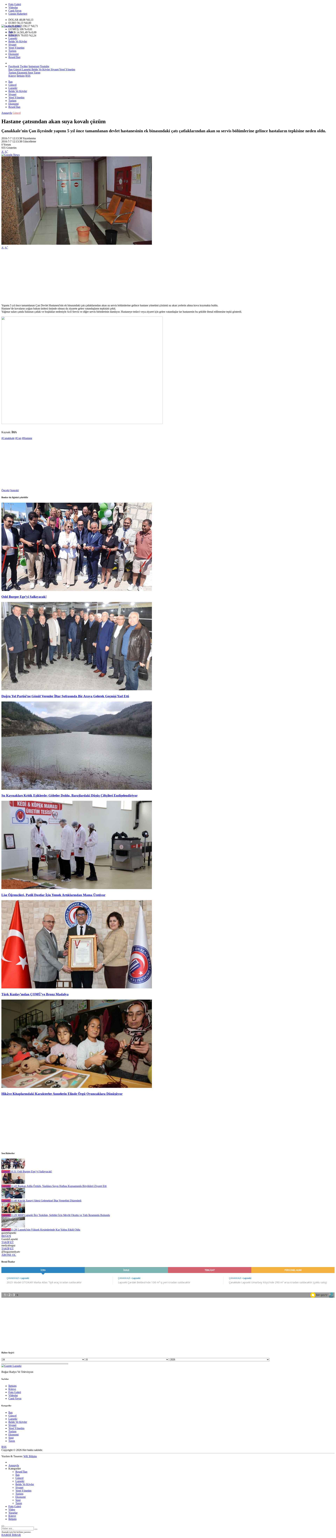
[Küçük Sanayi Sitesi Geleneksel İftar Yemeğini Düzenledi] (13, 1197)
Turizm (12, 50)
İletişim (21, 75)
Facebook (13, 66)
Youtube (44, 66)
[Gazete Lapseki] (11, 26)
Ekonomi (13, 54)
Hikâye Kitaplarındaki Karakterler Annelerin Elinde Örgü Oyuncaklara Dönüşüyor (61, 1094)
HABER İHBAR (11, 1534)
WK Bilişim (30, 1456)
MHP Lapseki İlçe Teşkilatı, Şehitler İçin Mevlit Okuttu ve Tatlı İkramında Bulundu (60, 1215)
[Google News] (10, 154)
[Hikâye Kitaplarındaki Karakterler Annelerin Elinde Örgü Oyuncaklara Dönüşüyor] (76, 1086)
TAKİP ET (7, 1242)
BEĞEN (6, 1235)
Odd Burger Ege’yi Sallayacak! (24, 596)
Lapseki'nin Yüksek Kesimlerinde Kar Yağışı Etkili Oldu (45, 1229)
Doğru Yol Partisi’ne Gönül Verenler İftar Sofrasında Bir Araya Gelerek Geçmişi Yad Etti (65, 696)
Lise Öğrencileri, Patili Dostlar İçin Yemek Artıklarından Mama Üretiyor (53, 895)
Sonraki (14, 490)
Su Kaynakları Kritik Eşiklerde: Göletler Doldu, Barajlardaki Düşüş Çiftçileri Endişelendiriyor (69, 795)
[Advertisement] (106, 276)
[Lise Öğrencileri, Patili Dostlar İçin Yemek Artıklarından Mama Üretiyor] (76, 888)
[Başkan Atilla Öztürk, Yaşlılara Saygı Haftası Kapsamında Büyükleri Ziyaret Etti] (13, 1182)
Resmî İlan (14, 57)
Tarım (36, 72)
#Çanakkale (8, 438)
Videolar (13, 7)
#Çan (18, 438)
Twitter (24, 66)
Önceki (5, 490)
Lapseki (12, 38)
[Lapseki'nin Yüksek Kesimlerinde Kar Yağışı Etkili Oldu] (13, 1226)
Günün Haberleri (17, 13)
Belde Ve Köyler (17, 41)
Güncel (12, 35)
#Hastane (27, 438)
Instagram (34, 66)
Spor (30, 72)
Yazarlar (13, 1512)
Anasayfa (6, 112)
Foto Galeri (14, 4)
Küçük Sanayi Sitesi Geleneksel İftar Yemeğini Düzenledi (46, 1200)
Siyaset (12, 44)
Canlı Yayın (14, 10)
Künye (12, 75)
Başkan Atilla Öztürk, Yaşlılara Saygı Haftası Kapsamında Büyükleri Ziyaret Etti (59, 1186)
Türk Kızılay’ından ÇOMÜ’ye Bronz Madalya (35, 994)
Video (11, 1509)
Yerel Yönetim (16, 47)
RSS (27, 75)
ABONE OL (8, 1254)
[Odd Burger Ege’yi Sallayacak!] (76, 590)
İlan (10, 31)
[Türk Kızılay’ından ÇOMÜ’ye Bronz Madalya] (76, 987)
